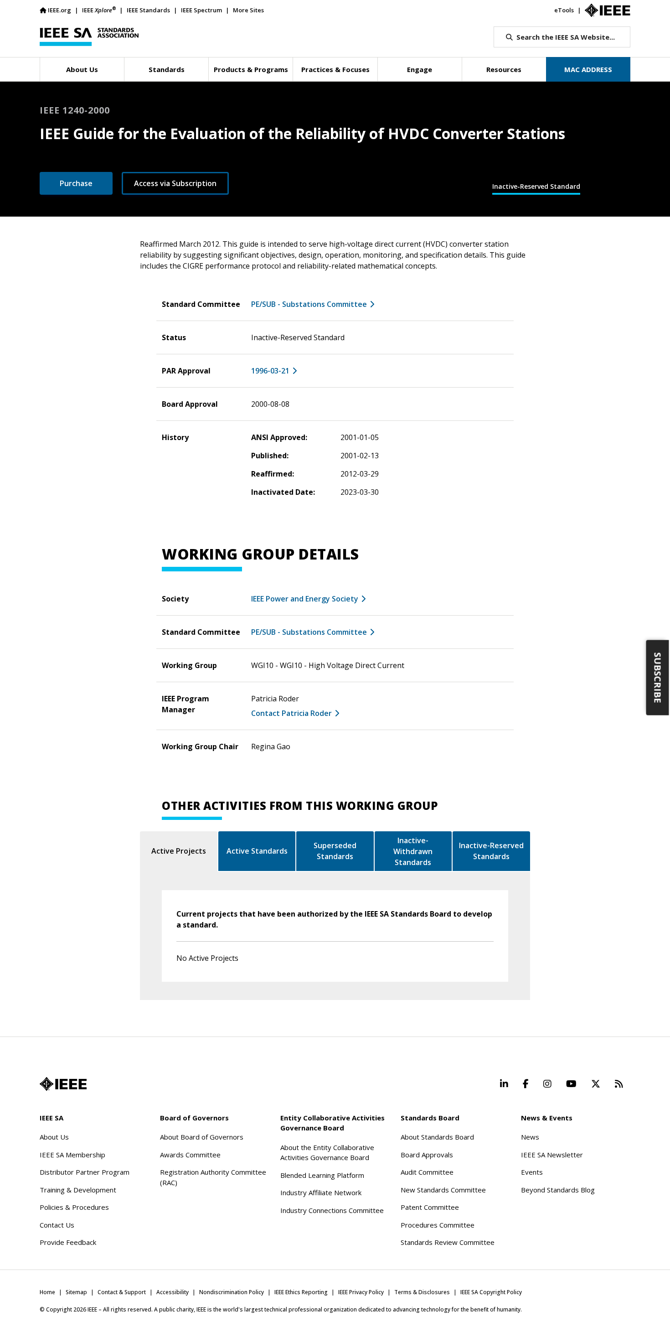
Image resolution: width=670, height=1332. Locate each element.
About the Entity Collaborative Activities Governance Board (327, 1152)
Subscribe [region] (658, 677)
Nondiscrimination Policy (231, 1292)
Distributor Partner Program (84, 1172)
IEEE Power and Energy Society (304, 599)
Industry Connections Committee (332, 1210)
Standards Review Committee (448, 1242)
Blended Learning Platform (322, 1175)
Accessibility (172, 1292)
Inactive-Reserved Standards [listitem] (491, 850)
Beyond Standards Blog (558, 1189)
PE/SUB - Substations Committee (309, 304)
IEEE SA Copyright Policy (491, 1292)
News (530, 1136)
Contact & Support (122, 1292)
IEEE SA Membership (72, 1154)
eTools (564, 10)
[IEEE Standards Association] (89, 37)
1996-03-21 (270, 371)
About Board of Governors (201, 1136)
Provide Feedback (68, 1242)
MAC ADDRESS (588, 69)
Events (532, 1172)
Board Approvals (427, 1154)
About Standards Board (437, 1136)
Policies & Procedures (74, 1207)
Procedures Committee (437, 1224)
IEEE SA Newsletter (552, 1154)
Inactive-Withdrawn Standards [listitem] (413, 851)
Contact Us (57, 1224)
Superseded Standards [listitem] (335, 850)
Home (47, 1292)
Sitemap (76, 1292)
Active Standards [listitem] (257, 851)
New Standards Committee (443, 1189)
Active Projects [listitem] (178, 851)
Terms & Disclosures (422, 1292)
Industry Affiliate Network (320, 1192)
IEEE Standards (148, 10)
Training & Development (78, 1189)
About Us (54, 1136)
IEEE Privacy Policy (361, 1292)
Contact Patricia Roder (291, 713)
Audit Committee (427, 1172)
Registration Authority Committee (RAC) (213, 1177)
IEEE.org (59, 10)
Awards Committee (190, 1154)
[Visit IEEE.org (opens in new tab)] (63, 1084)
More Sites (248, 10)
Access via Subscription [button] (175, 183)
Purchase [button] (76, 183)
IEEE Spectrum (201, 10)
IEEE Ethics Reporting (301, 1292)
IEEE (99, 9)
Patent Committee (430, 1207)
